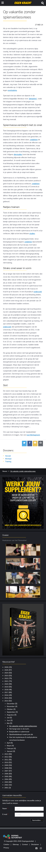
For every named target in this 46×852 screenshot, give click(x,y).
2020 (6, 684)
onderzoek (38, 292)
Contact (25, 844)
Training (8, 461)
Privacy (6, 848)
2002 (6, 785)
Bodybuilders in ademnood (19, 732)
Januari (9, 751)
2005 (6, 776)
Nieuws (4, 471)
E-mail (4, 814)
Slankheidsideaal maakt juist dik (21, 734)
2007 (6, 771)
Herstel (8, 456)
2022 (6, 678)
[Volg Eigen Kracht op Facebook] (36, 848)
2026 (6, 667)
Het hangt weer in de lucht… (19, 729)
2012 (6, 757)
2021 (6, 681)
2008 (6, 768)
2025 (6, 670)
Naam (4, 808)
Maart (9, 746)
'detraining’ (33, 99)
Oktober (10, 709)
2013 (6, 754)
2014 (6, 701)
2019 (6, 687)
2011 (6, 760)
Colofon (6, 844)
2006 (6, 774)
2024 (6, 673)
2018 (6, 690)
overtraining (12, 90)
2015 (6, 698)
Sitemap (16, 844)
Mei (8, 723)
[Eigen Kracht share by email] (35, 443)
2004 (6, 779)
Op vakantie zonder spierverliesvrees (23, 726)
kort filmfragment (33, 435)
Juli (8, 718)
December (11, 704)
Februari (10, 748)
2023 (6, 676)
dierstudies (18, 154)
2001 (6, 788)
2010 (6, 762)
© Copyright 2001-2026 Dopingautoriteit (19, 841)
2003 (6, 782)
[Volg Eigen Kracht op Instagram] (40, 848)
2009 (6, 765)
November (11, 706)
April (8, 743)
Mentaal (8, 459)
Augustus (10, 715)
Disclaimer (35, 844)
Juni (8, 720)
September (11, 712)
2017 (6, 692)
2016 (6, 695)
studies (32, 233)
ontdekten (34, 140)
